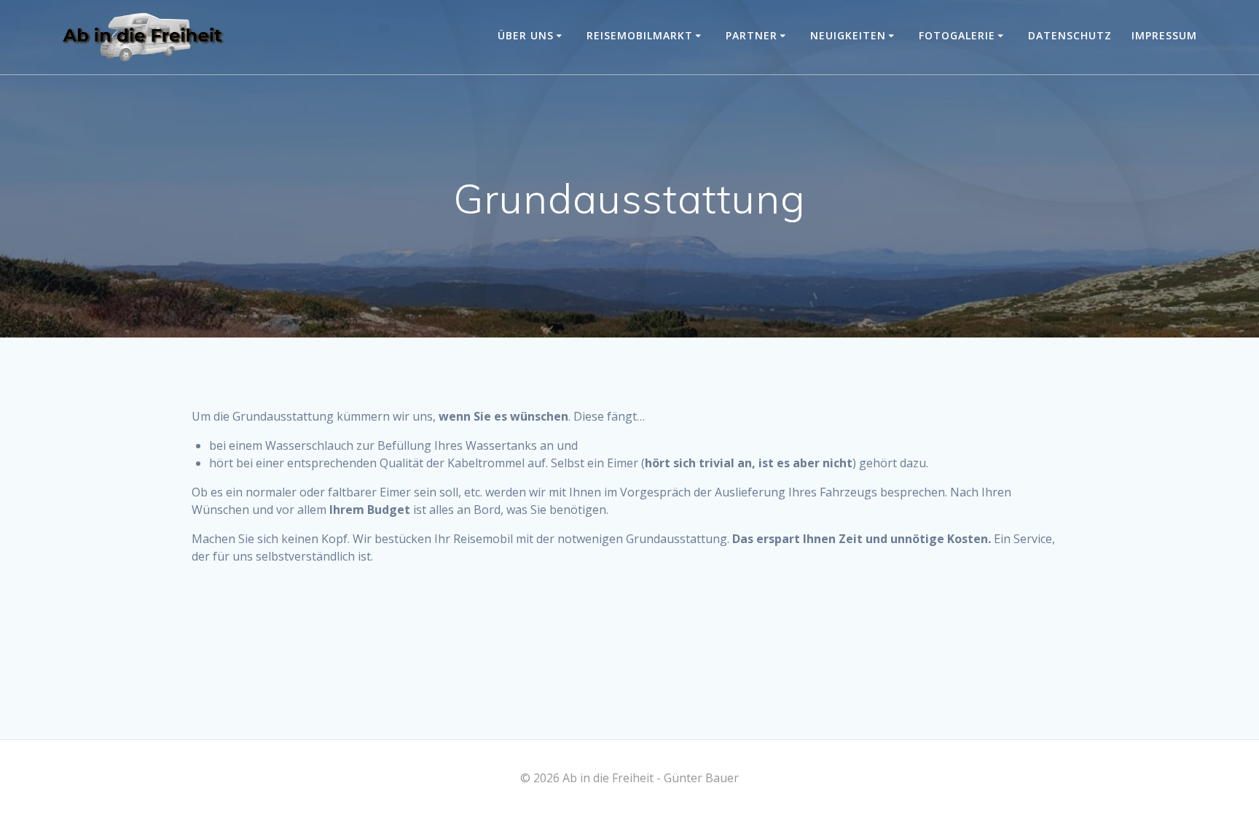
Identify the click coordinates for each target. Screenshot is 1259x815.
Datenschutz (1070, 35)
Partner (751, 35)
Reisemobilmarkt (640, 35)
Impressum (1164, 35)
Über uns (526, 35)
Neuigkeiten (848, 35)
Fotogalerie (957, 35)
